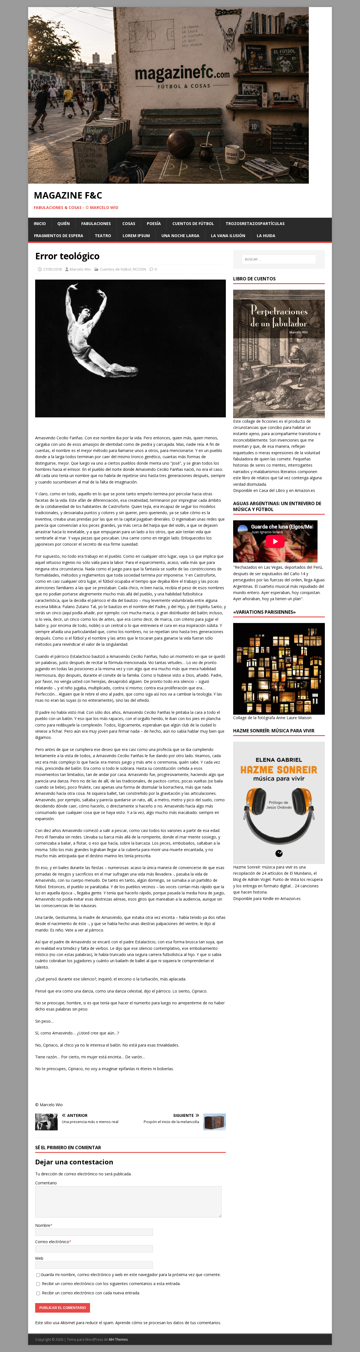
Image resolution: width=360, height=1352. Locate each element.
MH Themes (118, 1339)
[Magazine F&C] (168, 180)
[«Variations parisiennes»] (279, 711)
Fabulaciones (96, 223)
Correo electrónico (52, 1241)
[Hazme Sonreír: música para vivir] (279, 860)
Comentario (46, 1182)
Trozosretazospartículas (255, 223)
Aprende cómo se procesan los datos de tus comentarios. (168, 1322)
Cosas (128, 223)
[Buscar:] (279, 259)
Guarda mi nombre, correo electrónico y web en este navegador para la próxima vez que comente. (131, 1274)
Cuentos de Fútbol (193, 223)
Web (39, 1258)
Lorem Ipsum (136, 235)
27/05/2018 (52, 269)
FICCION (139, 269)
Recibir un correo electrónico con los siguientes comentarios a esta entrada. (111, 1283)
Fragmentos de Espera (58, 235)
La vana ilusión (228, 235)
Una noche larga (180, 235)
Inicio (40, 223)
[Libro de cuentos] (279, 414)
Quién (63, 223)
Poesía (154, 223)
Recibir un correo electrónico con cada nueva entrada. (91, 1292)
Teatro (103, 235)
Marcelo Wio (80, 269)
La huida (266, 235)
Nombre (42, 1225)
